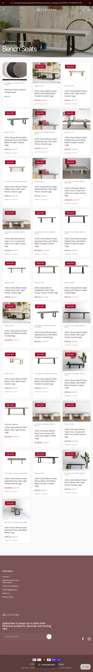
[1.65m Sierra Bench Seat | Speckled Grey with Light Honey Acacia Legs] (46, 119)
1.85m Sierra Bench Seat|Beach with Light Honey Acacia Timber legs (46, 290)
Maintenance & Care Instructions (10, 581)
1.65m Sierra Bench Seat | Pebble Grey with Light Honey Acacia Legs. (15, 189)
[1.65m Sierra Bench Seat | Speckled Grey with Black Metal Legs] (16, 509)
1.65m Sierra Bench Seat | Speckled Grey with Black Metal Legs (15, 530)
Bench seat (39, 86)
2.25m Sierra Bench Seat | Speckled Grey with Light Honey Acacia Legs (15, 481)
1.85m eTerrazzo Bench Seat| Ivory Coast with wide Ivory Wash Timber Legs (45, 435)
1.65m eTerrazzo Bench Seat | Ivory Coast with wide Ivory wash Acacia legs (75, 433)
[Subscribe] (49, 636)
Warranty (6, 593)
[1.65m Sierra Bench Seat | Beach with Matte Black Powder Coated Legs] (46, 360)
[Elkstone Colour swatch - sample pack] (16, 71)
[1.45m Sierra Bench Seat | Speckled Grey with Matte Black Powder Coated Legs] (16, 119)
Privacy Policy (7, 597)
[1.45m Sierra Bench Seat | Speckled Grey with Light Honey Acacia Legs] (46, 168)
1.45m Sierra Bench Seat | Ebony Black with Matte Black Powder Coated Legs (46, 482)
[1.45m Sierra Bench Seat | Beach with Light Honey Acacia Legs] (76, 72)
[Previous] (3, 3)
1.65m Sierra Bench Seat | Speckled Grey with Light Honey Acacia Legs (46, 141)
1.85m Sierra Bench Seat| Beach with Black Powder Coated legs (76, 290)
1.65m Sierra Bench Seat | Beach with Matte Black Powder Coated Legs (46, 381)
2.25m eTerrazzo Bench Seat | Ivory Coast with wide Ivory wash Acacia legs (75, 192)
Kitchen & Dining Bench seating (75, 182)
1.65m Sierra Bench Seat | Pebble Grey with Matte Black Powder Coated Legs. (76, 141)
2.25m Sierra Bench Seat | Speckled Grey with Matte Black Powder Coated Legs (46, 242)
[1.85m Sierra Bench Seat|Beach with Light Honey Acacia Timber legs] (46, 269)
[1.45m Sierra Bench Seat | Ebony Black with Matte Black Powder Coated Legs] (46, 460)
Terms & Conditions (10, 586)
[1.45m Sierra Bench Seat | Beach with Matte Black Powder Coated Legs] (46, 72)
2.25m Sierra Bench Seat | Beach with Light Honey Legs (15, 430)
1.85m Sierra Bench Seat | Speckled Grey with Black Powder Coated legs (46, 334)
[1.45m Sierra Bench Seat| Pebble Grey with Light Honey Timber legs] (16, 269)
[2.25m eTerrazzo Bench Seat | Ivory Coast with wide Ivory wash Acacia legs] (76, 168)
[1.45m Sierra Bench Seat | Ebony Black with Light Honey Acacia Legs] (76, 460)
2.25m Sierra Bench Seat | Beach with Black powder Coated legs (15, 333)
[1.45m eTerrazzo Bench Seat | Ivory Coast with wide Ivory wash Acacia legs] (16, 219)
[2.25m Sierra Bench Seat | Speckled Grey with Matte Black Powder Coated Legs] (46, 219)
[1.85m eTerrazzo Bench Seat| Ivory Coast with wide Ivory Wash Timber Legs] (46, 411)
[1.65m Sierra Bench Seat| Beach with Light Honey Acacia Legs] (16, 360)
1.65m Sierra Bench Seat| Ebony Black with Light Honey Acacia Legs (76, 334)
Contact (5, 576)
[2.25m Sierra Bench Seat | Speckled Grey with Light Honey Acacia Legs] (16, 460)
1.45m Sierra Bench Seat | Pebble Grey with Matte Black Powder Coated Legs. (76, 242)
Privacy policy (34, 668)
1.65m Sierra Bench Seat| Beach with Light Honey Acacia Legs (15, 381)
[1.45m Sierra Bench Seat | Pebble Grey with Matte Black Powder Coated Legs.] (76, 219)
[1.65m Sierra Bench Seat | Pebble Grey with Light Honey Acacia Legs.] (16, 168)
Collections (12, 42)
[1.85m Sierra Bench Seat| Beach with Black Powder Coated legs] (76, 269)
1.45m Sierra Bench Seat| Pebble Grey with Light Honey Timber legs (15, 290)
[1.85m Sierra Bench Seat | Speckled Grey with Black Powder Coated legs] (46, 312)
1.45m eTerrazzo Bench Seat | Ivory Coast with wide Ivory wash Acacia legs (15, 242)
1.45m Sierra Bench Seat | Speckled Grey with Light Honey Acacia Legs (46, 189)
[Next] (89, 3)
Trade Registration (9, 590)
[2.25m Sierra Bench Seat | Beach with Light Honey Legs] (16, 411)
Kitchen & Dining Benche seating (45, 326)
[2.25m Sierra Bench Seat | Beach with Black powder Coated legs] (16, 312)
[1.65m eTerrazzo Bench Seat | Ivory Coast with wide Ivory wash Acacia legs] (76, 411)
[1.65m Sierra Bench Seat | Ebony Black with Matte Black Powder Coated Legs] (76, 360)
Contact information (65, 668)
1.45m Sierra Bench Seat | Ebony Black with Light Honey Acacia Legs (76, 482)
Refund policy (25, 668)
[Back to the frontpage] (3, 41)
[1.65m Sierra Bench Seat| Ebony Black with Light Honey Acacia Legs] (76, 312)
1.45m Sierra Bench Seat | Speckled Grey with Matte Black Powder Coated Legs (16, 141)
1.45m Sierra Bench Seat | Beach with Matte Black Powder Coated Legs (46, 93)
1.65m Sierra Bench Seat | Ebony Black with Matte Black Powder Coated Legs (76, 384)
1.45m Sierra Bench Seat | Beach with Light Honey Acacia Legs (76, 93)
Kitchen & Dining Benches (15, 182)
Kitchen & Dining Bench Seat (45, 133)
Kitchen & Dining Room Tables (14, 83)
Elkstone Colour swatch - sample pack (15, 90)
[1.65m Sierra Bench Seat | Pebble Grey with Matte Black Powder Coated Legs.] (76, 119)
